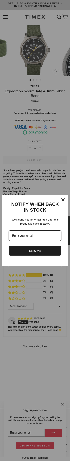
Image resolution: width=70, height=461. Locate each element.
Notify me (35, 250)
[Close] (63, 199)
